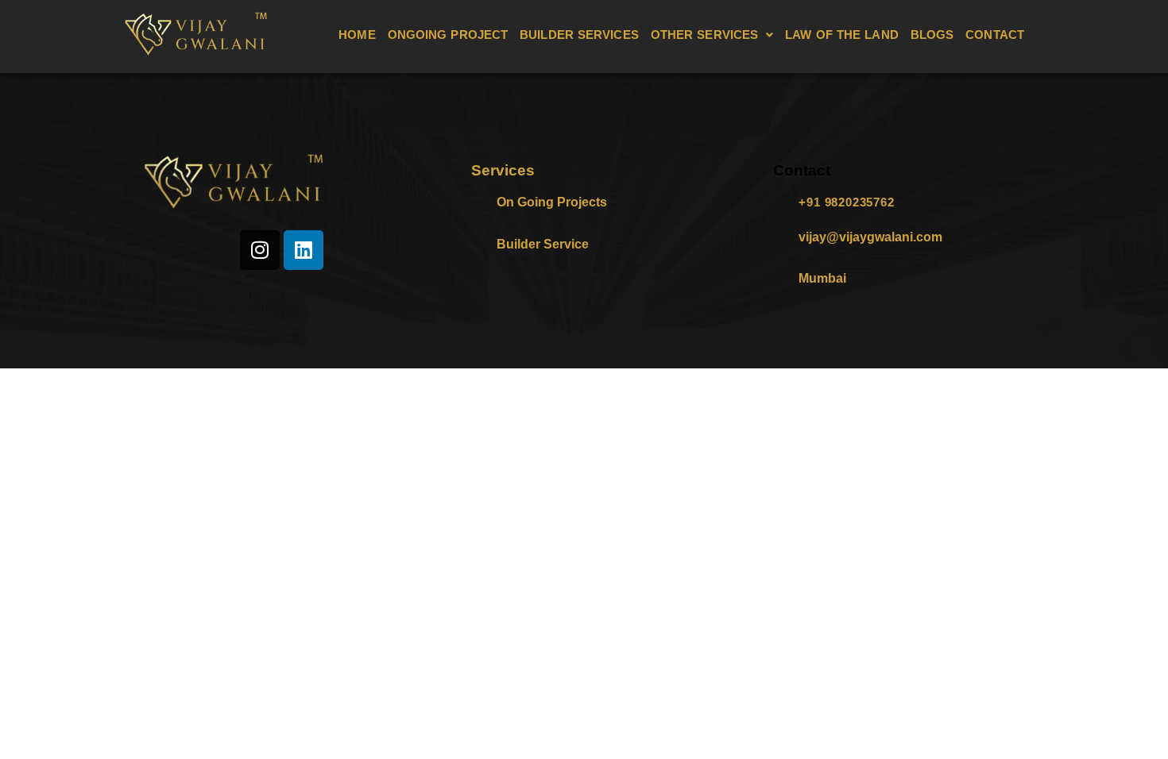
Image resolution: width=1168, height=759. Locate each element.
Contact (801, 170)
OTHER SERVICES (704, 34)
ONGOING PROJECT (448, 34)
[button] (712, 35)
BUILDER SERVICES (579, 34)
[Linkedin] (303, 250)
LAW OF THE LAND (842, 34)
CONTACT (994, 34)
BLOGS (932, 34)
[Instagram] (260, 250)
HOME (356, 34)
